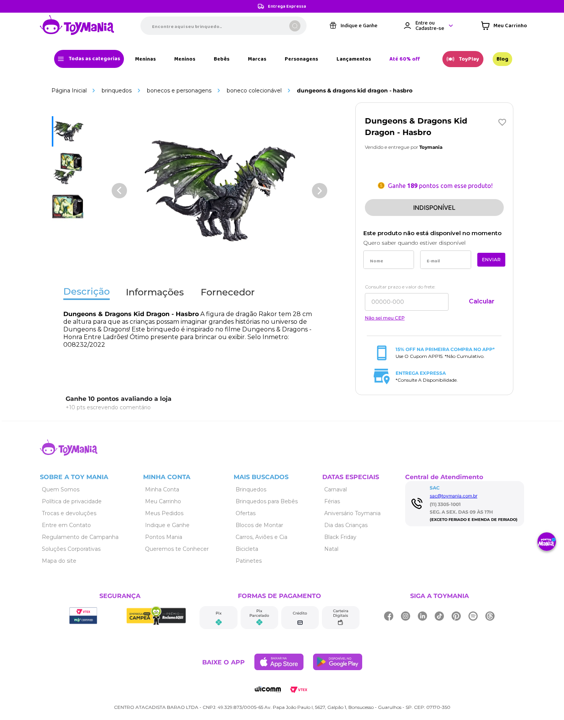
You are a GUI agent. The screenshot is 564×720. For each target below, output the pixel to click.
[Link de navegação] (77, 26)
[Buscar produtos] (294, 25)
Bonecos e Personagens (179, 90)
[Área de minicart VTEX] (504, 25)
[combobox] (223, 25)
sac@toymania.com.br (453, 496)
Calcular (482, 301)
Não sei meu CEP (385, 318)
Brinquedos (117, 90)
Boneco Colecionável (254, 90)
